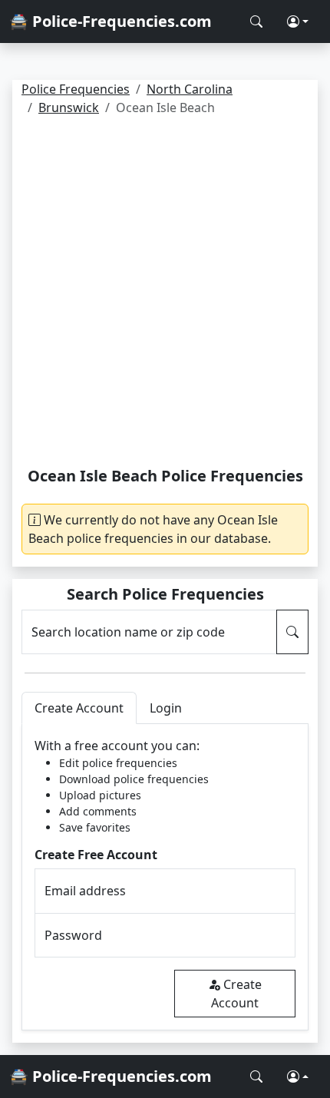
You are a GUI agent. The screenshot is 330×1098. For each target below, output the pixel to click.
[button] (298, 21)
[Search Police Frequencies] (256, 21)
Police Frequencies (75, 89)
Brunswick (68, 107)
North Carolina (190, 89)
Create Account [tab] (79, 707)
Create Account (236, 993)
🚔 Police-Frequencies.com (110, 21)
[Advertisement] (165, 294)
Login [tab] (166, 707)
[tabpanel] (165, 877)
